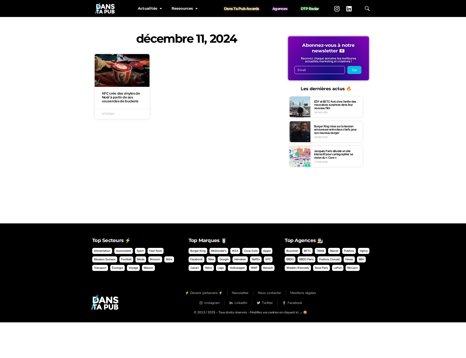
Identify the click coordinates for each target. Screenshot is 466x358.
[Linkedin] (349, 8)
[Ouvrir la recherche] (367, 8)
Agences (279, 8)
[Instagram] (337, 8)
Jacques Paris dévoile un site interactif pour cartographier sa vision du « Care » (333, 154)
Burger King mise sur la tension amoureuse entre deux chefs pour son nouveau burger (335, 129)
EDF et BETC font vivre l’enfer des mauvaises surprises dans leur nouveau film (335, 105)
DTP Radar (310, 8)
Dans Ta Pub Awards (241, 8)
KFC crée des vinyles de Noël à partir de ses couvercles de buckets (121, 97)
